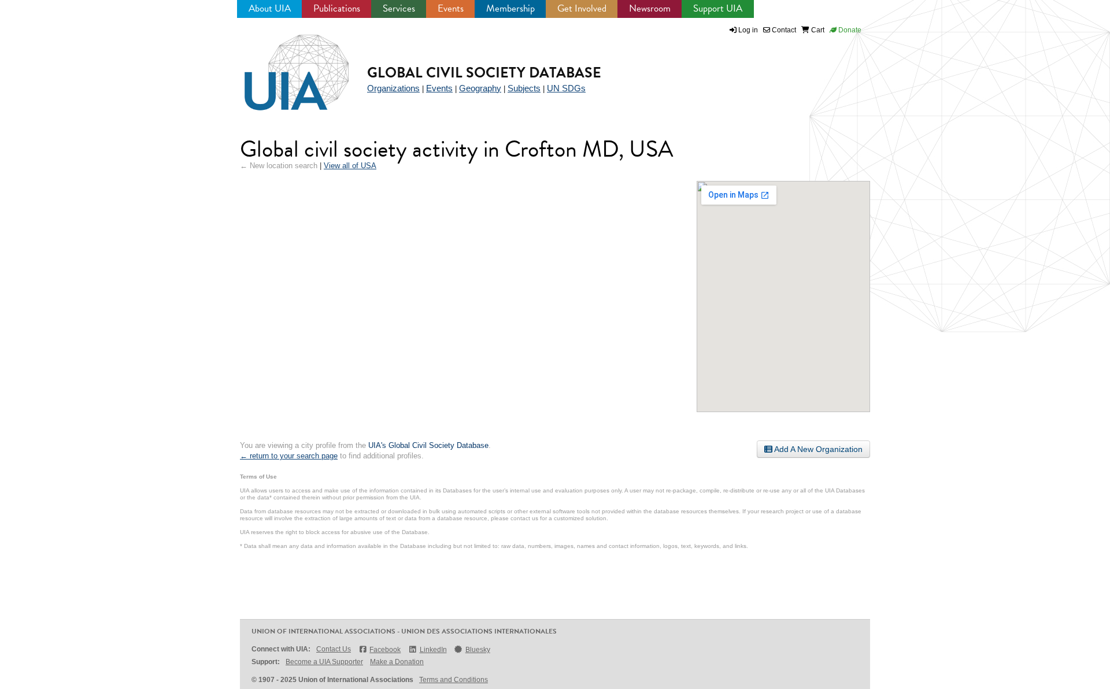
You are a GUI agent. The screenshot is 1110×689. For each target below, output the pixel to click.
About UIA (270, 8)
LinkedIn (433, 650)
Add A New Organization (817, 449)
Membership (510, 8)
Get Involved (581, 8)
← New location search (278, 165)
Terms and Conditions (453, 680)
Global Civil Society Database (484, 72)
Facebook (385, 650)
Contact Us (333, 649)
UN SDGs (566, 88)
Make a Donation (397, 662)
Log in (748, 30)
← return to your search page (289, 455)
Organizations (393, 88)
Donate (849, 30)
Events (451, 8)
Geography (480, 88)
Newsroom (650, 8)
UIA (283, 66)
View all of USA (350, 165)
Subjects (524, 88)
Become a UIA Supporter (324, 662)
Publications (336, 8)
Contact (783, 30)
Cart (816, 30)
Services (399, 8)
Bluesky (477, 650)
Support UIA (717, 8)
